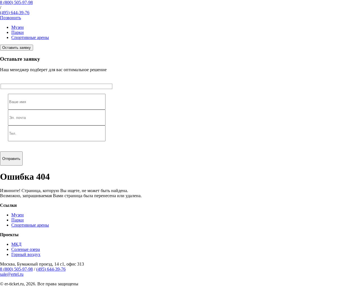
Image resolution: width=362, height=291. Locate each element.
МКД (16, 244)
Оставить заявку (16, 47)
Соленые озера (25, 249)
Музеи (17, 27)
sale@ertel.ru (11, 274)
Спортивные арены (30, 37)
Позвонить (10, 17)
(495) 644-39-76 (14, 12)
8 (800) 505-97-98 (16, 2)
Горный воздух (25, 254)
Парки (17, 32)
